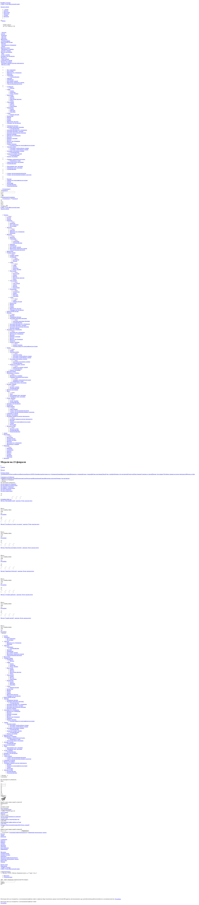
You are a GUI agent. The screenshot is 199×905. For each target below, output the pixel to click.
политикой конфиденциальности (18, 832)
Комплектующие (65, 474)
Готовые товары (14, 255)
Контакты (3, 845)
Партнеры (3, 846)
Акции (2, 835)
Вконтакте (6, 875)
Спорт (14, 300)
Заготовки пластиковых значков (21, 361)
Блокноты (12, 223)
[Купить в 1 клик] (1, 494)
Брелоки (12, 315)
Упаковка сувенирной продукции (22, 380)
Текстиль (12, 230)
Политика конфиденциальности (9, 857)
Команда (3, 842)
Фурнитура (130, 474)
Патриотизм (16, 291)
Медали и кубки (14, 429)
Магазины (3, 852)
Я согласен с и (24, 832)
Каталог (9, 217)
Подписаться (25, 830)
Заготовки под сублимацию (17, 332)
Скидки (3, 474)
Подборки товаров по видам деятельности (21, 419)
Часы (11, 394)
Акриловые (16, 241)
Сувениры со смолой (146, 474)
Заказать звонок (5, 7)
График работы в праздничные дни (10, 819)
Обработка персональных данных (10, 859)
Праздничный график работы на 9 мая (11, 822)
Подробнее (3, 514)
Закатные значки (17, 354)
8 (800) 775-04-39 (5, 2)
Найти (2, 882)
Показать (3, 796)
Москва (35, 478)
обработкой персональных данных (37, 832)
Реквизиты (3, 856)
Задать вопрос (4, 812)
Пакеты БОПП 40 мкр (32, 474)
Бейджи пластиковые (97, 474)
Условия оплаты (5, 853)
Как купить (10, 437)
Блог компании (5, 848)
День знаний (16, 283)
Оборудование (14, 409)
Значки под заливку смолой (20, 367)
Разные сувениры (17, 345)
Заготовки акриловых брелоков (21, 321)
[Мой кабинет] (1, 200)
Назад (10, 216)
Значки (12, 350)
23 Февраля (16, 259)
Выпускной (16, 273)
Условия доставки (5, 855)
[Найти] (2, 194)
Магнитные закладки (50, 478)
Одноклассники (8, 877)
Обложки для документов (120, 474)
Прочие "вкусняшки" (158, 474)
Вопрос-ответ (4, 864)
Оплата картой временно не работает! (11, 816)
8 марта (43, 478)
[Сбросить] (2, 794)
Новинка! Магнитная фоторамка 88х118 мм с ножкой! (15, 825)
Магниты (12, 237)
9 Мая (14, 265)
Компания (9, 448)
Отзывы (3, 843)
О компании (4, 839)
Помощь (3, 862)
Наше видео (4, 866)
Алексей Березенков (6, 809)
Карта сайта (4, 860)
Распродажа (30, 478)
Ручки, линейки (14, 401)
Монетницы (23, 474)
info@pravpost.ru (6, 871)
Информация (4, 849)
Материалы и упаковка (16, 375)
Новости (3, 813)
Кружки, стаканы (14, 387)
